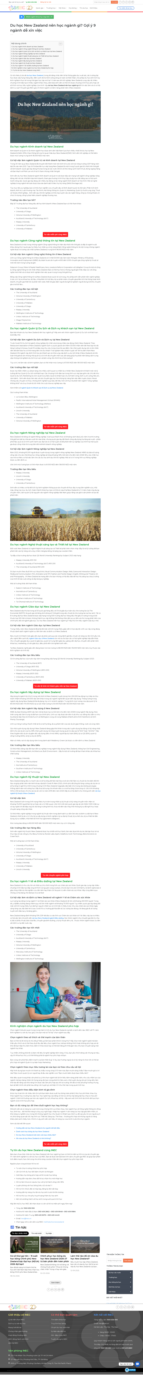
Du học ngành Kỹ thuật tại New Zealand (27, 63)
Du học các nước (120, 1272)
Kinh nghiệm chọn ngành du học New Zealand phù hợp (33, 68)
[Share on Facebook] (48, 1289)
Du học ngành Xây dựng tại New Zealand (27, 61)
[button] (137, 1364)
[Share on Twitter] (52, 1289)
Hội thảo (62, 8)
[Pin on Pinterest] (59, 1289)
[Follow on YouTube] (132, 2)
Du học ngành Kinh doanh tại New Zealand (27, 46)
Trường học (51, 8)
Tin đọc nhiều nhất (19, 1233)
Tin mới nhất (36, 1233)
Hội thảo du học (120, 1287)
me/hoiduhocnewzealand (54, 1222)
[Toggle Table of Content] (59, 43)
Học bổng (73, 8)
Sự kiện (49, 1233)
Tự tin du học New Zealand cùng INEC (26, 70)
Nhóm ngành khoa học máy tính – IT (39, 17)
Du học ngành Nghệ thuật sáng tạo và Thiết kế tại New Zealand (35, 56)
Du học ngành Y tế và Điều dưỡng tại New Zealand (31, 66)
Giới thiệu (93, 8)
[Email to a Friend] (55, 1289)
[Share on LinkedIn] (62, 1289)
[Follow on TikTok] (126, 2)
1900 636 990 (32, 2)
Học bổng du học (120, 1282)
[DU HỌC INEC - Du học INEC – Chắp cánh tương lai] (21, 8)
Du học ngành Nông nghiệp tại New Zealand (29, 54)
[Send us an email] (129, 2)
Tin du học (84, 8)
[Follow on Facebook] (120, 2)
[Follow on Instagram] (123, 2)
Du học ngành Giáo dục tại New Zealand (27, 58)
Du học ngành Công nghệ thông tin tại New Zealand (31, 49)
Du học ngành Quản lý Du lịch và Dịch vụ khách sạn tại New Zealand (37, 51)
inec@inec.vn (26, 1218)
